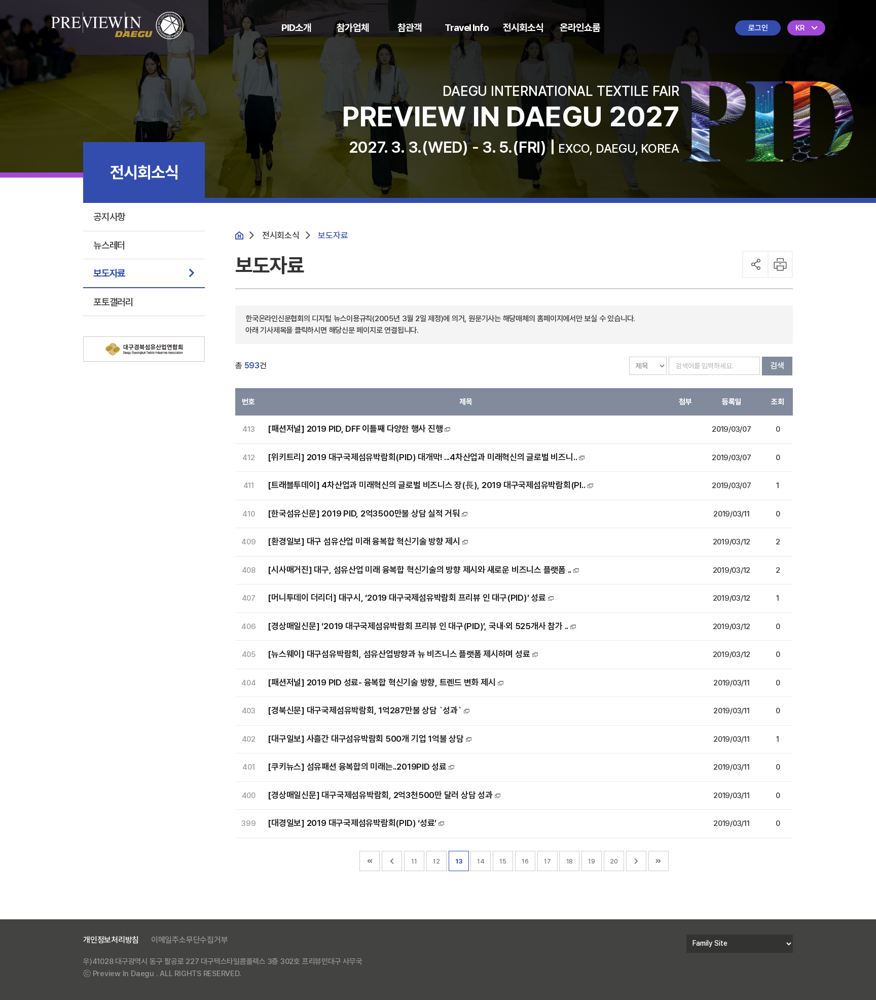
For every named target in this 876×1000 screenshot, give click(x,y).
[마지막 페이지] (658, 861)
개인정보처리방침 (111, 940)
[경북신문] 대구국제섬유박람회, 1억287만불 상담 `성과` (364, 710)
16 (525, 861)
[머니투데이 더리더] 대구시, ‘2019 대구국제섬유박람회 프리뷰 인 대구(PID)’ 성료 (406, 598)
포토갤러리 (113, 301)
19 (591, 861)
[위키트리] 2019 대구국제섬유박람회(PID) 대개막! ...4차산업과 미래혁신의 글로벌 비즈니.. (422, 457)
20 (614, 861)
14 (481, 861)
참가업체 (353, 27)
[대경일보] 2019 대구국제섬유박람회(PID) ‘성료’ (352, 823)
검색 (777, 365)
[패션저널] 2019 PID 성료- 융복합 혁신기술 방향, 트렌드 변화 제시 (381, 682)
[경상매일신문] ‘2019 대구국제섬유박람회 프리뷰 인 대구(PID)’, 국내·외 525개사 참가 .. (418, 626)
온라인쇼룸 (580, 27)
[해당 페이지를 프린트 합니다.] (781, 264)
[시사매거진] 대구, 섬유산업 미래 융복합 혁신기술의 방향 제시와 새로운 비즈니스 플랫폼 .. (419, 570)
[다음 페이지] (636, 861)
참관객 (409, 27)
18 (569, 861)
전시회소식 (523, 27)
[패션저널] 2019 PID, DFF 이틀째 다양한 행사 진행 (355, 429)
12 (436, 861)
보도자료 (109, 273)
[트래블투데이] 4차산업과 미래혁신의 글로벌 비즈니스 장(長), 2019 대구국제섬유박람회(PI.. (426, 485)
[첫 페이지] (369, 861)
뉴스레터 (109, 245)
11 (414, 861)
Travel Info (467, 27)
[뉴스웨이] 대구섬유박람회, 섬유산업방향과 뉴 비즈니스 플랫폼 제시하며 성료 (399, 654)
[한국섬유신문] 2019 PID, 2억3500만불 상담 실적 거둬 (364, 513)
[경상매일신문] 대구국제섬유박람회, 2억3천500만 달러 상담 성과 (380, 795)
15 (502, 861)
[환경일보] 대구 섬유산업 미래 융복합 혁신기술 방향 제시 (364, 541)
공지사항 (109, 216)
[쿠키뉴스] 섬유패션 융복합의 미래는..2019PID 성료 (357, 767)
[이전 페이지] (392, 861)
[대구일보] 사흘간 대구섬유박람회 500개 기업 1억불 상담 (365, 739)
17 (547, 861)
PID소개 (296, 27)
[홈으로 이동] (117, 18)
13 (458, 861)
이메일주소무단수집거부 (189, 940)
